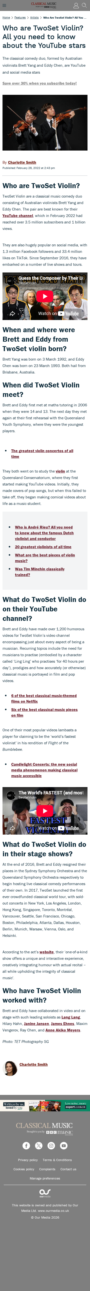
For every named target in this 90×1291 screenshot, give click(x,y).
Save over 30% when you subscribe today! (39, 83)
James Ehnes (62, 1023)
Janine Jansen (36, 1023)
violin (60, 471)
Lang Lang (71, 1017)
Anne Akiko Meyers (63, 1029)
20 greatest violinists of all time (43, 546)
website (47, 951)
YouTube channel (17, 215)
